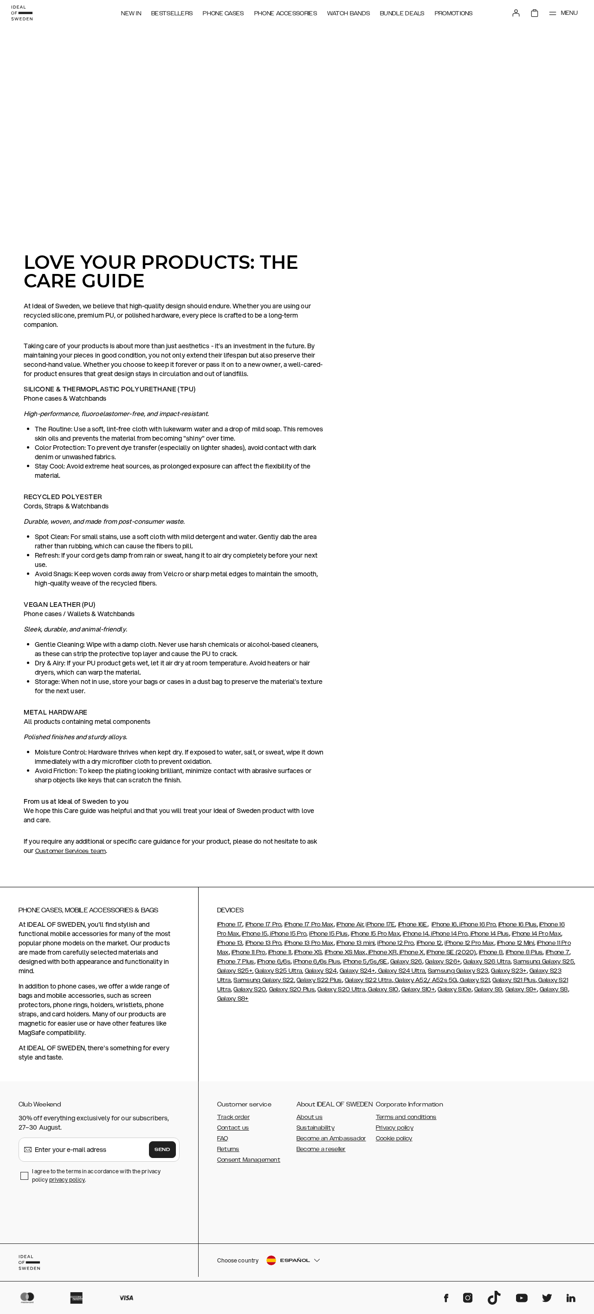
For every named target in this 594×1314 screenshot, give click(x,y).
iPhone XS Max (345, 952)
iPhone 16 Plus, (518, 924)
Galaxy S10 (382, 989)
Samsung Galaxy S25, (544, 961)
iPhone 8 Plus (524, 952)
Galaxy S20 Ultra (341, 989)
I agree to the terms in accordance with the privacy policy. (96, 1175)
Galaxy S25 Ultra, (279, 971)
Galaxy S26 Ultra (486, 961)
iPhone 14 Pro (448, 933)
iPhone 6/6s (274, 961)
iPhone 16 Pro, (477, 924)
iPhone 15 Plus (328, 933)
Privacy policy (394, 1128)
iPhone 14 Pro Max (536, 933)
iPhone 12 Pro (395, 943)
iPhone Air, (350, 924)
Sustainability (316, 1128)
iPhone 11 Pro (248, 952)
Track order (233, 1117)
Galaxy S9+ (521, 989)
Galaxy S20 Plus (292, 989)
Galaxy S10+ (418, 989)
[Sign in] (516, 13)
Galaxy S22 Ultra (368, 980)
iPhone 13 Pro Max (309, 943)
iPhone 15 (254, 933)
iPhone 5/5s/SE (365, 961)
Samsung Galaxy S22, (264, 980)
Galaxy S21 (474, 980)
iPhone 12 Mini (515, 943)
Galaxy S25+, (235, 971)
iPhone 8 (491, 952)
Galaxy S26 (406, 961)
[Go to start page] (21, 13)
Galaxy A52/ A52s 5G (425, 980)
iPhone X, (411, 952)
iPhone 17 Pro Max (309, 924)
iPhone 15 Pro (287, 933)
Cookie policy (394, 1138)
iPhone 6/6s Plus (316, 961)
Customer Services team (70, 851)
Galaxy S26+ (442, 961)
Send (162, 1149)
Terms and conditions (406, 1117)
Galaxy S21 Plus (514, 980)
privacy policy (67, 1180)
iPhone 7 (557, 952)
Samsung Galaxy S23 (458, 971)
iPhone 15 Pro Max (375, 933)
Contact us (233, 1128)
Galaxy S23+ (508, 971)
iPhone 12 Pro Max (469, 943)
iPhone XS (308, 952)
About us (310, 1117)
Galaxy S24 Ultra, (401, 971)
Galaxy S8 (554, 989)
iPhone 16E (412, 924)
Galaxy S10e (454, 989)
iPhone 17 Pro (263, 924)
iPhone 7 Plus (235, 961)
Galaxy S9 (488, 989)
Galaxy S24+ (357, 971)
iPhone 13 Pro (263, 943)
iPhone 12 (429, 943)
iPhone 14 (415, 933)
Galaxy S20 (249, 989)
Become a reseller (321, 1149)
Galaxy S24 (321, 971)
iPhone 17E (380, 924)
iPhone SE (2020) (451, 952)
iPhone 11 (279, 952)
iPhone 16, (445, 924)
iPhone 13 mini (355, 943)
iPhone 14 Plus (489, 933)
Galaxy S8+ (233, 998)
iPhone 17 (230, 924)
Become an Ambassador (331, 1138)
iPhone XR (382, 952)
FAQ (222, 1138)
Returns (228, 1149)
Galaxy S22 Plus (319, 980)
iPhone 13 (230, 943)
